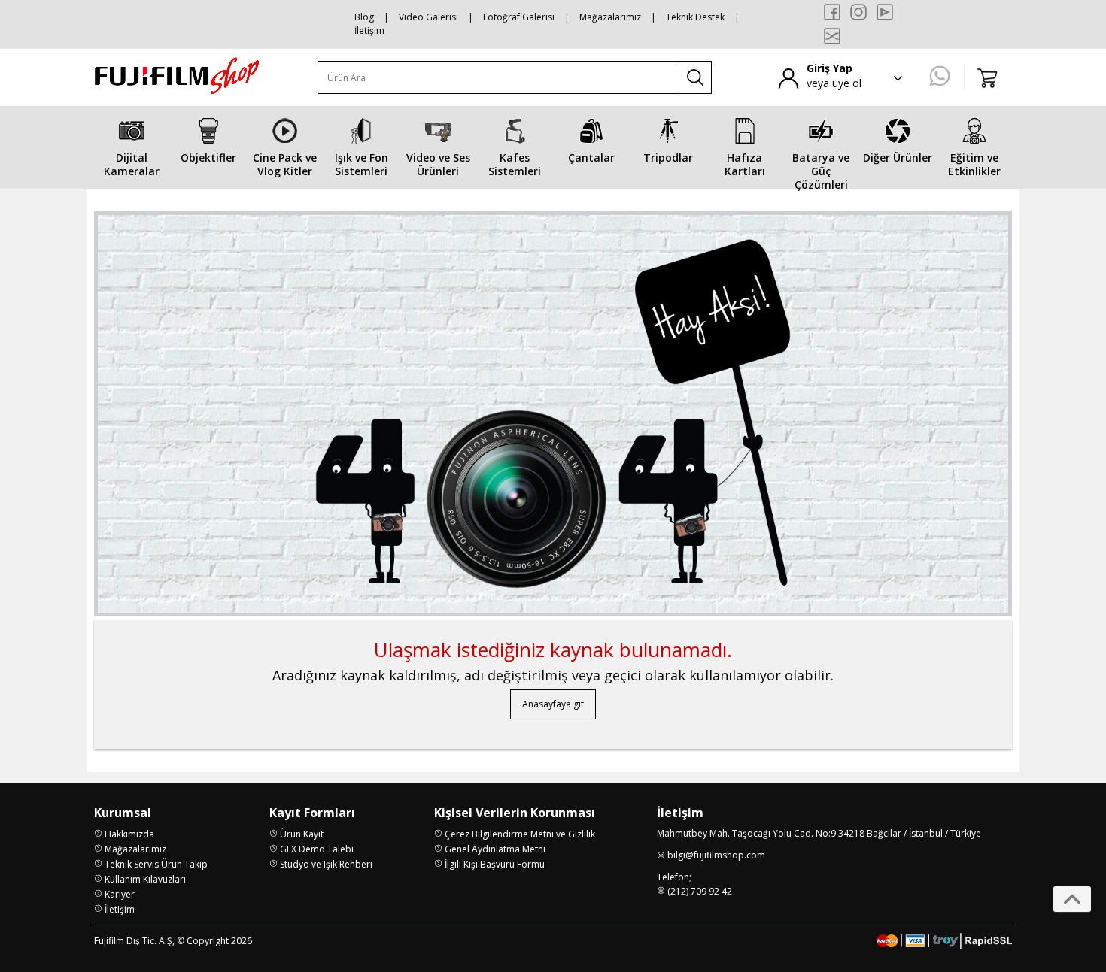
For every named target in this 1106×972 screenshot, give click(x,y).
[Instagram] (858, 12)
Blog (364, 17)
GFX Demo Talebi (317, 849)
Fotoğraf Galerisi (519, 17)
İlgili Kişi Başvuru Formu (495, 864)
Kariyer (120, 894)
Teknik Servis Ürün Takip (156, 864)
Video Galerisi (428, 17)
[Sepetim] (987, 77)
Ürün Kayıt (302, 834)
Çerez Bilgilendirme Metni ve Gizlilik (520, 834)
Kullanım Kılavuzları (145, 879)
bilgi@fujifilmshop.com (716, 855)
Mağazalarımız (610, 17)
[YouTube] (885, 12)
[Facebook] (832, 12)
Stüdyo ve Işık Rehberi (326, 864)
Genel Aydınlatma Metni (495, 849)
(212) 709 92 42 (699, 891)
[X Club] (832, 36)
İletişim (369, 30)
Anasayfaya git (553, 704)
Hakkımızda (129, 834)
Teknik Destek (695, 17)
